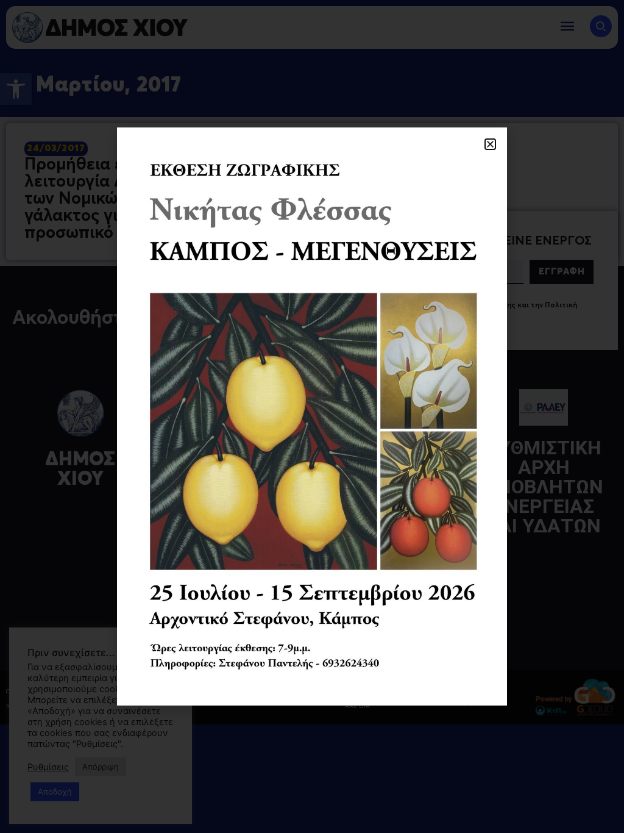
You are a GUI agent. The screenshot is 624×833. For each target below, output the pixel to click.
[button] (490, 144)
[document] (312, 416)
